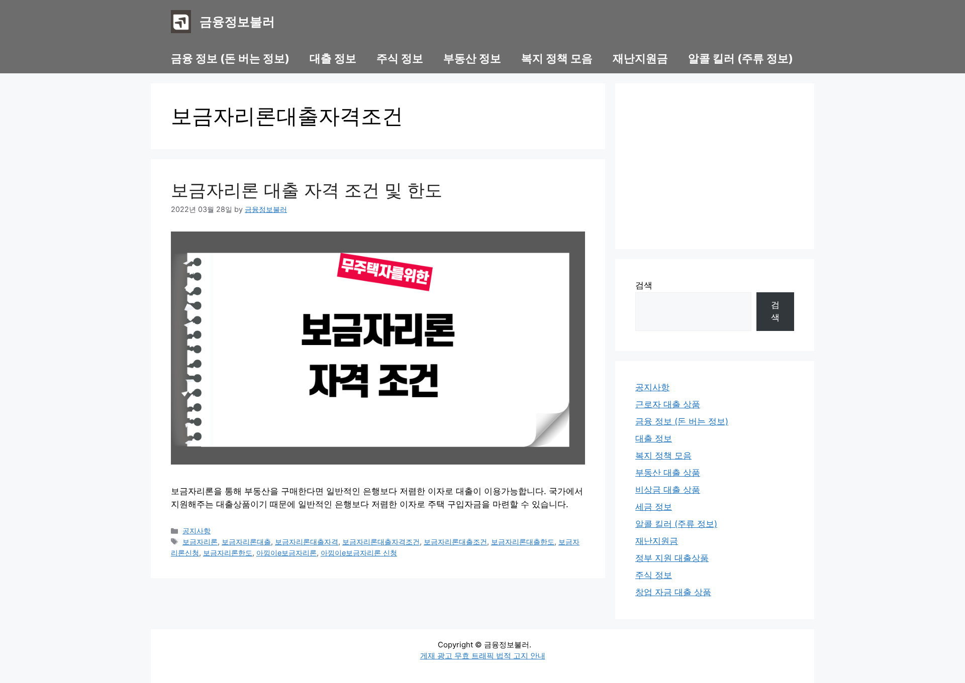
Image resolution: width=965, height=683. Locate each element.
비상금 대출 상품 (667, 490)
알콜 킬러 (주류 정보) (740, 58)
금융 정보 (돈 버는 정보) (230, 58)
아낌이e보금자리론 (286, 552)
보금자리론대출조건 (455, 541)
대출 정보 (333, 58)
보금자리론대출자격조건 (381, 541)
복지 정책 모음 (557, 58)
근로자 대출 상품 (667, 404)
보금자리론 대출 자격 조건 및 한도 (306, 189)
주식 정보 (399, 58)
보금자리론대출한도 (522, 541)
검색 (643, 285)
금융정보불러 (237, 21)
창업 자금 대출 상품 (673, 592)
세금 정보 (653, 507)
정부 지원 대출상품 (672, 558)
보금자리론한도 (227, 552)
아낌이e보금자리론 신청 (359, 552)
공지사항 (196, 530)
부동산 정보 (472, 58)
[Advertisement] (714, 166)
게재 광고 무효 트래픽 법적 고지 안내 (482, 655)
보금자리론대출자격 (306, 541)
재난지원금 (640, 58)
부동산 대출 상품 (667, 473)
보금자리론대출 (246, 541)
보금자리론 (200, 541)
